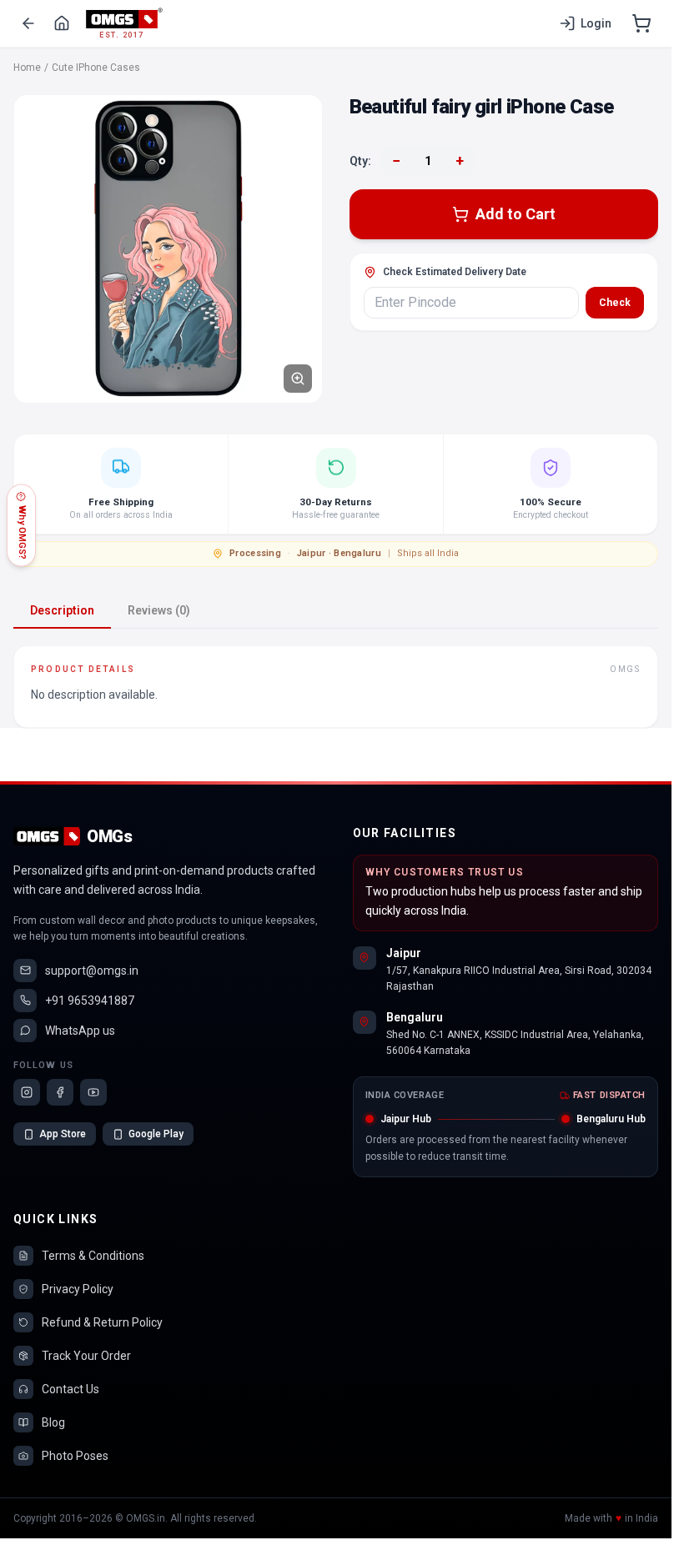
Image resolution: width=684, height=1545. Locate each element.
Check (615, 302)
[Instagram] (26, 1092)
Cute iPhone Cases (96, 67)
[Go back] (28, 23)
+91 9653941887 (89, 1000)
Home (27, 67)
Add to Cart (515, 214)
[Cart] (641, 23)
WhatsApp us (80, 1030)
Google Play (156, 1134)
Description (62, 610)
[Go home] (62, 23)
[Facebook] (60, 1092)
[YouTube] (93, 1092)
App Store (62, 1134)
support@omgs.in (91, 970)
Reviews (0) (159, 610)
